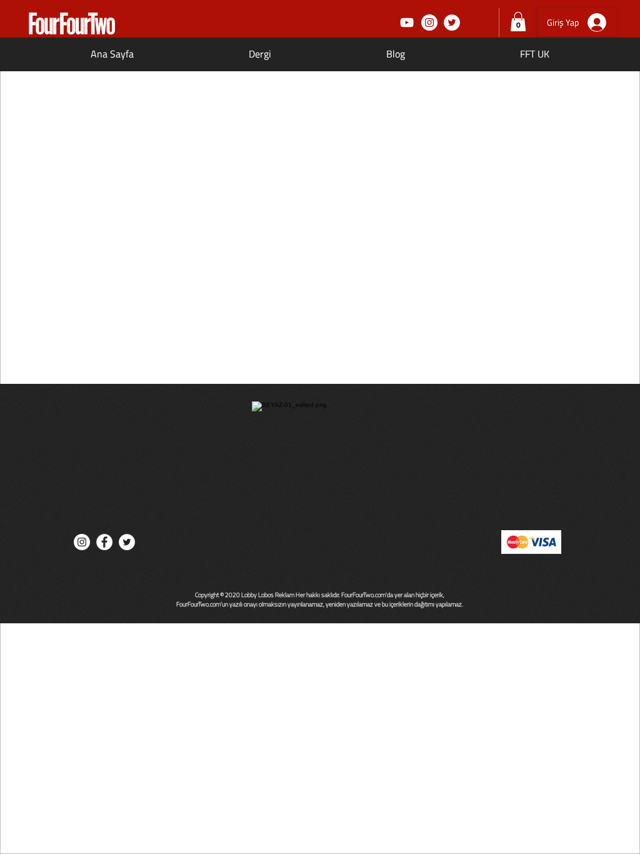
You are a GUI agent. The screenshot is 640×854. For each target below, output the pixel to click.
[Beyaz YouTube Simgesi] (407, 22)
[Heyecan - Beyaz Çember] (452, 22)
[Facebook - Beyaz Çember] (104, 542)
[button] (518, 21)
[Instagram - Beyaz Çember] (429, 22)
